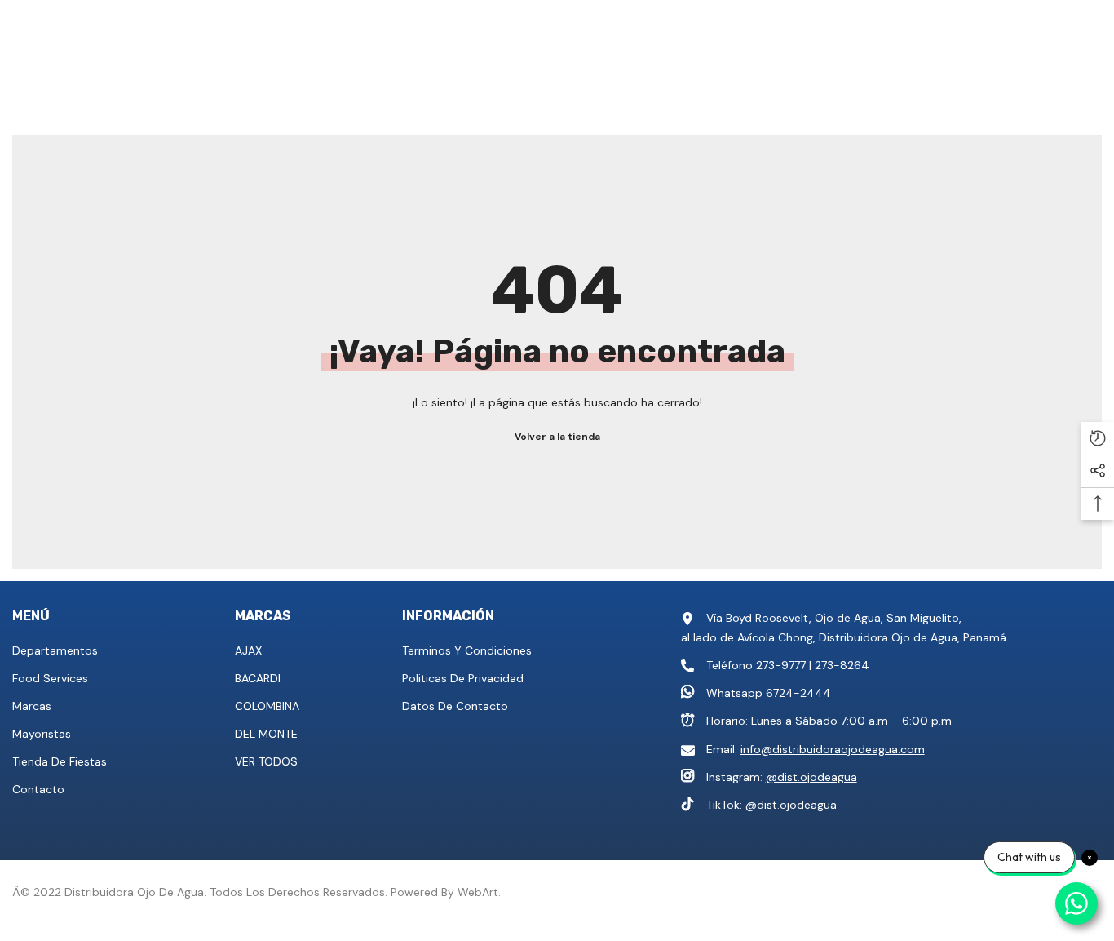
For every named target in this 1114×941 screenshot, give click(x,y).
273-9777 (781, 665)
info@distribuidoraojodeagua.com (832, 749)
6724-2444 (798, 693)
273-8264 (842, 665)
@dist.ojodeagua (811, 777)
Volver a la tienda (557, 436)
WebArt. (479, 892)
